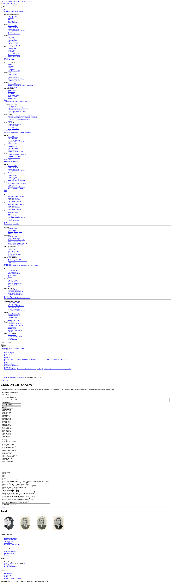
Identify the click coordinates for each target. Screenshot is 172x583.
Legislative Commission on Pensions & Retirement (22, 117)
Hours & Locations (22, 369)
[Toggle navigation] (1, 7)
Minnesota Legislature (9, 3)
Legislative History (9, 364)
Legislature (7, 359)
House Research (12, 40)
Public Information (13, 42)
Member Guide (12, 319)
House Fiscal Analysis (14, 302)
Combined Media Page (14, 290)
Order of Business (13, 138)
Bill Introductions (13, 198)
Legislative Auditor (13, 307)
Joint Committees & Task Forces (17, 183)
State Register (12, 256)
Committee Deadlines (14, 34)
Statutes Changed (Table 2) (15, 245)
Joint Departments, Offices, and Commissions (17, 101)
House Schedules (13, 137)
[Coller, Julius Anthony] (11, 406)
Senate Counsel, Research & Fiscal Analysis (20, 85)
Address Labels (12, 96)
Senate (6, 58)
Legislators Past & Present (15, 325)
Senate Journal (12, 90)
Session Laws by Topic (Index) (17, 240)
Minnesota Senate (9, 59)
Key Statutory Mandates (49, 369)
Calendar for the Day (14, 140)
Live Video (11, 270)
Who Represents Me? (14, 22)
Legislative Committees (11, 161)
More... (10, 121)
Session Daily (12, 275)
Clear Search (4, 380)
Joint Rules (11, 51)
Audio (16, 270)
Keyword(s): (5, 394)
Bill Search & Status (13, 212)
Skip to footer (28, 1)
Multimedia (7, 264)
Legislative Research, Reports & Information (17, 298)
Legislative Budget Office (15, 106)
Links (6, 362)
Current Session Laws (14, 220)
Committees (7, 159)
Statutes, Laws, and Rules (11, 224)
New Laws (11, 338)
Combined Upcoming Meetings (17, 154)
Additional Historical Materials (60, 359)
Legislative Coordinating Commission (18, 108)
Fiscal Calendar (12, 143)
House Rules (11, 50)
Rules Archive (12, 253)
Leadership (11, 18)
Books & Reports (9, 353)
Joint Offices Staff (13, 125)
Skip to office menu (18, 1)
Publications (7, 296)
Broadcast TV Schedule (14, 156)
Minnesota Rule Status (14, 254)
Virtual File (48, 359)
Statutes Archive (12, 233)
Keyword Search (12, 228)
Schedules (7, 130)
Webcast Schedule (13, 272)
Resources (15, 365)
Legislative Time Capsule (15, 330)
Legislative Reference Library (16, 109)
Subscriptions (11, 98)
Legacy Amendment (13, 129)
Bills (5, 190)
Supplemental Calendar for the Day (18, 142)
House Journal (12, 48)
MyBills (10, 214)
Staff (9, 19)
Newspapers (7, 356)
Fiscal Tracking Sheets (14, 201)
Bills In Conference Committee (16, 187)
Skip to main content (6, 1)
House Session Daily (14, 314)
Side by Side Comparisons (15, 188)
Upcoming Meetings (13, 29)
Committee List (12, 26)
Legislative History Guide (15, 323)
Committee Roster (13, 27)
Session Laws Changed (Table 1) (17, 243)
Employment (11, 21)
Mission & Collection (10, 369)
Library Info (7, 367)
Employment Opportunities (63, 369)
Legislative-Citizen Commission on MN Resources (22, 116)
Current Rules (12, 249)
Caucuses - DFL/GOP (14, 45)
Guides (6, 361)
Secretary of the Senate (14, 84)
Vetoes (10, 219)
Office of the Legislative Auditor (17, 111)
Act (19, 199)
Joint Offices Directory (14, 124)
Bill (16, 199)
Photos (10, 277)
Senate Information (13, 320)
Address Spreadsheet (14, 56)
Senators (10, 64)
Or (12, 400)
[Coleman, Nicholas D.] (11, 404)
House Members (12, 16)
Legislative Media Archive (15, 291)
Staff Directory (32, 369)
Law (5, 222)
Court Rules (11, 262)
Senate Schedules (13, 146)
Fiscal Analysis (12, 39)
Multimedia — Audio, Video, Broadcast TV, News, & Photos (21, 265)
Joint (5, 100)
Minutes (10, 32)
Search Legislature (6, 5)
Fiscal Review (12, 335)
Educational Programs (14, 53)
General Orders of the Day (15, 151)
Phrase (18, 400)
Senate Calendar (12, 150)
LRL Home (4, 377)
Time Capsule (40, 359)
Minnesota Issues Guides (15, 336)
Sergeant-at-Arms (13, 43)
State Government (16, 359)
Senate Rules (11, 92)
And (6, 400)
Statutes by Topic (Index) (15, 232)
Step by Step (7, 365)
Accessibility (11, 127)
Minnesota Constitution (14, 259)
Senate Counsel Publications (16, 306)
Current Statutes (12, 230)
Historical (7, 357)
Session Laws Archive (14, 241)
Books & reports (12, 339)
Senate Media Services (14, 285)
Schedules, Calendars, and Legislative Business (17, 132)
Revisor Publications (14, 309)
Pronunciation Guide (14, 55)
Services (39, 369)
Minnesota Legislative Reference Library (12, 348)
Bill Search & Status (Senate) (16, 204)
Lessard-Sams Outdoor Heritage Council (19, 119)
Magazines (7, 354)
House (6, 10)
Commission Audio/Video (15, 294)
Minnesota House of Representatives (14, 11)
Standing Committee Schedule (16, 30)
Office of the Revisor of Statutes (17, 113)
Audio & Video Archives (15, 273)
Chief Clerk (11, 37)
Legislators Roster (13, 317)
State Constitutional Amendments (17, 261)
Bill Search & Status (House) (16, 196)
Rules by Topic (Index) (14, 251)
